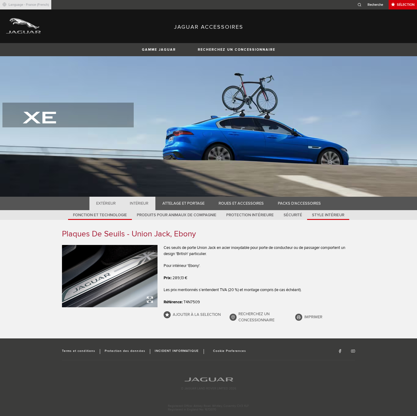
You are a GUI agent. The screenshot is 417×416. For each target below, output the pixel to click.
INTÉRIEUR (139, 203)
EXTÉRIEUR (106, 203)
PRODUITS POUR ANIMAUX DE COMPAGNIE (176, 215)
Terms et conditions (78, 351)
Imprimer (313, 317)
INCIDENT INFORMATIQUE (177, 351)
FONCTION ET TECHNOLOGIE (100, 215)
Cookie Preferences (229, 351)
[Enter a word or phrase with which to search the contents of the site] (372, 4)
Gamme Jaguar (159, 50)
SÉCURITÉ (293, 215)
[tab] (106, 203)
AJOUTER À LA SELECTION (197, 314)
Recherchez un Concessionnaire (236, 50)
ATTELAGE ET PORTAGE (183, 203)
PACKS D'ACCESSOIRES (299, 203)
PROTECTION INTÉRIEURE (250, 215)
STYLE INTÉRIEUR (328, 215)
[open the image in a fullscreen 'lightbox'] (110, 276)
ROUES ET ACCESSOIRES (241, 203)
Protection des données (125, 351)
